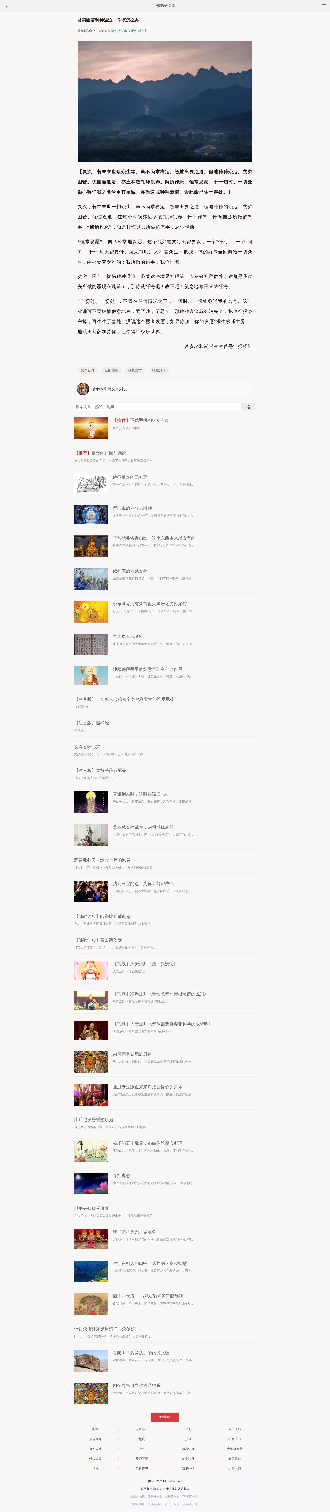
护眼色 (132, 31)
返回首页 (146, 1489)
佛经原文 (171, 1489)
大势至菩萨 (235, 1448)
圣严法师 (234, 1429)
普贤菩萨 (142, 1458)
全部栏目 (111, 370)
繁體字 (112, 31)
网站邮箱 (183, 1489)
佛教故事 (95, 1458)
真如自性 (95, 1448)
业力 (142, 1448)
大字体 (122, 31)
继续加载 (165, 1417)
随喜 (95, 1429)
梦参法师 (188, 1458)
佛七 (188, 1429)
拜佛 (95, 1468)
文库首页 (87, 370)
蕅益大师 (95, 1439)
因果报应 (142, 1468)
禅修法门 (234, 1439)
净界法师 (188, 1448)
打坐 (188, 1439)
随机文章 (135, 370)
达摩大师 (234, 1468)
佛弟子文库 (165, 6)
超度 (142, 1439)
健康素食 (234, 1458)
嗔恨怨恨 (188, 1468)
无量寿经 (142, 1429)
